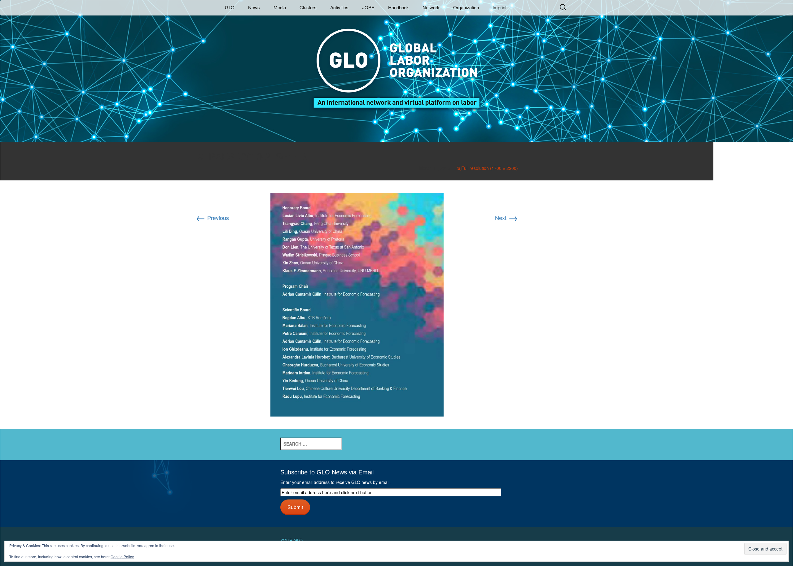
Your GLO (291, 540)
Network (431, 7)
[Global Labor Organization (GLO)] (396, 64)
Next (506, 218)
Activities (339, 7)
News (254, 7)
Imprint (499, 7)
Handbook (398, 7)
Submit (295, 506)
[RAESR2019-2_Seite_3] (357, 304)
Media (280, 7)
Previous (212, 218)
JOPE (368, 7)
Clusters (308, 7)
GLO (229, 7)
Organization (466, 7)
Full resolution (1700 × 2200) (489, 168)
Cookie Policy (122, 556)
